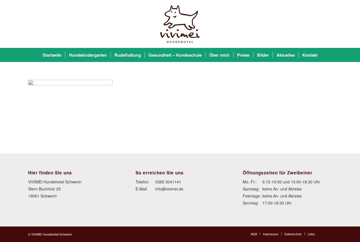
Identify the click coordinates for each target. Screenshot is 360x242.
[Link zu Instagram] (327, 233)
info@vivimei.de (169, 189)
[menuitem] (52, 55)
